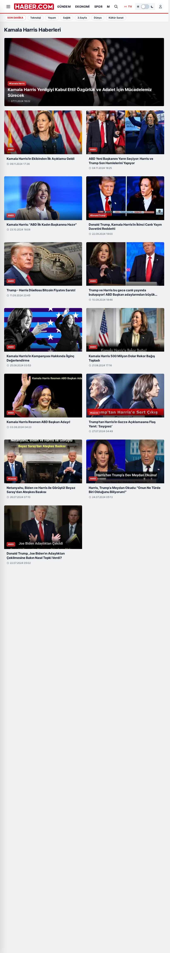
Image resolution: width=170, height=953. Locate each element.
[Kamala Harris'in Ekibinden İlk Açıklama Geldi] (43, 132)
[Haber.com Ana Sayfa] (34, 6)
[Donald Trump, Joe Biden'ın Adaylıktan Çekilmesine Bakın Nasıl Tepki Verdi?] (43, 527)
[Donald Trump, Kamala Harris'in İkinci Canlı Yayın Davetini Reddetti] (125, 198)
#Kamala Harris (16, 83)
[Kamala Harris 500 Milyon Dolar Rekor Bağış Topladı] (125, 330)
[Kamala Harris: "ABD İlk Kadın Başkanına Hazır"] (43, 198)
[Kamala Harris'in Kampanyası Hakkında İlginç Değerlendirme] (43, 330)
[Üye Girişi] (160, 6)
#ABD (11, 149)
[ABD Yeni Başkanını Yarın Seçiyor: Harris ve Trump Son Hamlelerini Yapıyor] (125, 132)
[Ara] (116, 6)
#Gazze (94, 412)
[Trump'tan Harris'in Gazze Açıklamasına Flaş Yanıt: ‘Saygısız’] (125, 395)
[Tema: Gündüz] (145, 6)
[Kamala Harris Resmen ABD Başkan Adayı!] (43, 395)
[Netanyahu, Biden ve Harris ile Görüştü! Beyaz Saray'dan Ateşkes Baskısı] (43, 461)
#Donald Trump (97, 215)
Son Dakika (15, 17)
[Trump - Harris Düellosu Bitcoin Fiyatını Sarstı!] (43, 264)
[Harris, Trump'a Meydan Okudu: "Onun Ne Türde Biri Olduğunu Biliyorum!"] (125, 461)
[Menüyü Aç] (8, 6)
